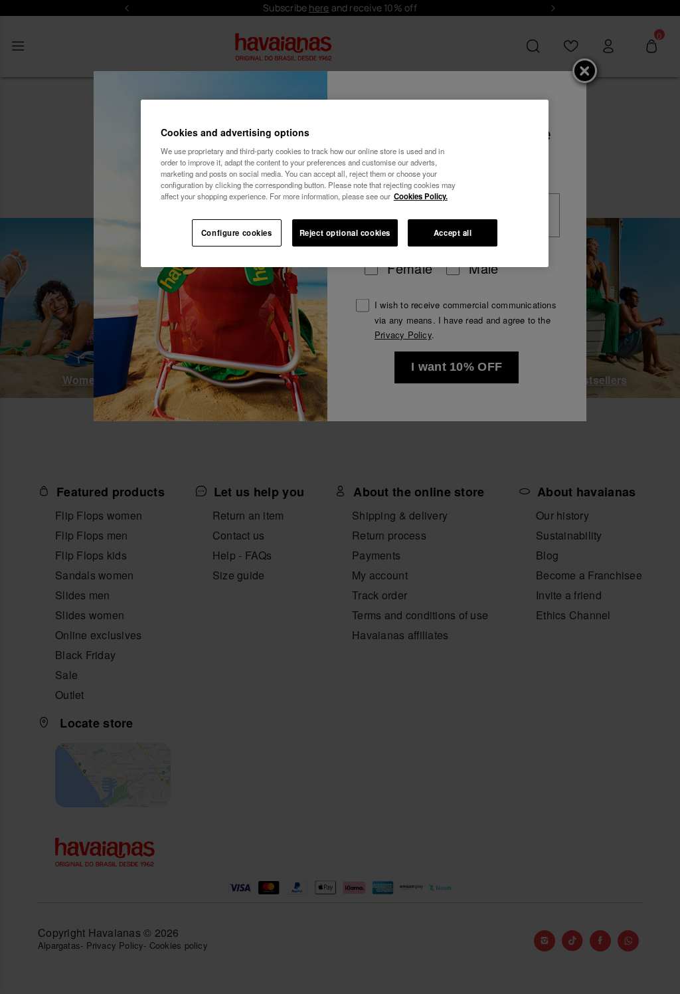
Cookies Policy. (421, 196)
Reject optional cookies (344, 232)
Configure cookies (236, 232)
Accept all (453, 232)
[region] (345, 184)
